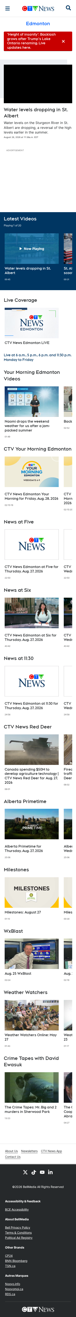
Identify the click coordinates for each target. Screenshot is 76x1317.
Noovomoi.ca (14, 1289)
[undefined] (32, 257)
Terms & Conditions (18, 1232)
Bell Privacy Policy (17, 1227)
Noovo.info (12, 1284)
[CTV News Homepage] (38, 8)
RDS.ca (10, 1294)
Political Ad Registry (19, 1237)
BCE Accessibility (17, 1209)
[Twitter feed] (25, 1172)
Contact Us (12, 1156)
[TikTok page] (33, 1172)
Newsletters (29, 1151)
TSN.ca (10, 1266)
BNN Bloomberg (16, 1261)
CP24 (9, 1255)
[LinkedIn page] (50, 1172)
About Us (11, 1151)
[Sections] (7, 8)
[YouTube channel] (42, 1172)
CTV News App (51, 1151)
